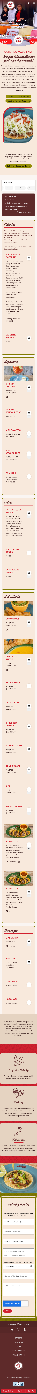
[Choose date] (31, 1266)
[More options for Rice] (29, 789)
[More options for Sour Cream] (29, 769)
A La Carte (20, 188)
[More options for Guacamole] (29, 622)
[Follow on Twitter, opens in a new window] (25, 1330)
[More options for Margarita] (29, 941)
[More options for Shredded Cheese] (29, 726)
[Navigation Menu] (34, 3)
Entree (9, 188)
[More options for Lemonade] (29, 984)
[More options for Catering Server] (29, 338)
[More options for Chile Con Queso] (29, 660)
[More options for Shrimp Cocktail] (29, 387)
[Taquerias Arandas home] (10, 4)
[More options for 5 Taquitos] (29, 844)
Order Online (8, 1391)
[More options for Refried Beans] (29, 810)
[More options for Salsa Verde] (29, 686)
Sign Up (31, 1391)
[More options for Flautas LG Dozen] (29, 552)
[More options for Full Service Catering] (29, 258)
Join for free (25, 213)
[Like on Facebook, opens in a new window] (12, 1330)
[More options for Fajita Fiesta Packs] (29, 513)
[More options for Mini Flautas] (29, 433)
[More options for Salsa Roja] (29, 706)
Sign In (20, 1391)
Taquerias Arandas (18, 1365)
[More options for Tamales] (29, 476)
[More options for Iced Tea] (29, 962)
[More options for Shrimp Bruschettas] (29, 413)
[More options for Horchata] (29, 1002)
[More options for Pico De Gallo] (29, 749)
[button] (18, 290)
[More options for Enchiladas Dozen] (29, 573)
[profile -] (29, 3)
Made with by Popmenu (15, 1324)
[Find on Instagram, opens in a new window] (18, 1330)
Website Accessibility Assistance (18, 1378)
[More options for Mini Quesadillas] (29, 453)
